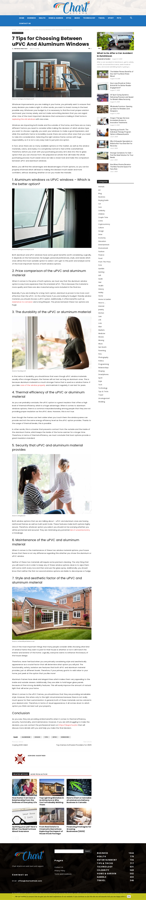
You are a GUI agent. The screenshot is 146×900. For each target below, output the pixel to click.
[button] (131, 18)
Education (102, 241)
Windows (65, 737)
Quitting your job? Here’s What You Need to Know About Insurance (24, 829)
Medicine (101, 333)
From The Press (104, 262)
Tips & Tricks (103, 391)
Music (77, 18)
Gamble (101, 268)
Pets (119, 18)
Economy (102, 238)
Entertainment (103, 245)
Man (100, 326)
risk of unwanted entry (80, 530)
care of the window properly (32, 385)
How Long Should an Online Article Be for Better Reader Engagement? (120, 85)
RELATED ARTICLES (20, 774)
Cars (100, 207)
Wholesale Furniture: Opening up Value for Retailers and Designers (121, 109)
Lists (100, 323)
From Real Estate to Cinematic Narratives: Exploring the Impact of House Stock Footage (51, 830)
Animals (101, 187)
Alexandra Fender (104, 59)
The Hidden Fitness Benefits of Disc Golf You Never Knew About (121, 74)
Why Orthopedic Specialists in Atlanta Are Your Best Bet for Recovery (121, 143)
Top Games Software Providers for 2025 (73, 745)
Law (100, 316)
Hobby (100, 292)
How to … (102, 303)
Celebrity (101, 210)
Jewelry (101, 309)
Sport (111, 18)
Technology (89, 18)
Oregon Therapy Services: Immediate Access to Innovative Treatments (120, 120)
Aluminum (26, 737)
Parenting (102, 350)
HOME (21, 18)
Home (14, 30)
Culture (101, 227)
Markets (101, 330)
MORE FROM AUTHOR (39, 774)
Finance (101, 255)
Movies (101, 337)
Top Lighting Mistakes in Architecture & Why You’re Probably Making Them (51, 801)
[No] (143, 897)
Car (99, 48)
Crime (100, 221)
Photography (103, 357)
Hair (99, 282)
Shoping (101, 371)
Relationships (103, 367)
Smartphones (103, 374)
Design (101, 231)
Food (100, 258)
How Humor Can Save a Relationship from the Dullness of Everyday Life (24, 800)
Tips (46, 737)
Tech (100, 385)
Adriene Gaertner (21, 49)
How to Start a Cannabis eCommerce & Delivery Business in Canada (79, 800)
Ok (129, 896)
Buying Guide (103, 200)
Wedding (101, 402)
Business (31, 18)
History (101, 289)
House (37, 737)
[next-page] (17, 838)
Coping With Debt (20, 745)
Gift (99, 275)
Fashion (101, 251)
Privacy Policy (60, 870)
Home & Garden (56, 18)
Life (99, 320)
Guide (100, 279)
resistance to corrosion (22, 302)
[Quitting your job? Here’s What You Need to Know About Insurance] (24, 816)
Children (101, 214)
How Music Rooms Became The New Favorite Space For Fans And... (120, 167)
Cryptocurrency (104, 224)
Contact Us (25, 23)
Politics (101, 361)
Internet (101, 306)
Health (42, 18)
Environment (103, 248)
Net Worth (102, 347)
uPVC (55, 737)
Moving (101, 340)
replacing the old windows (23, 119)
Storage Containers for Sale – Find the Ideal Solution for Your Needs (121, 155)
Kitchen (101, 313)
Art (99, 190)
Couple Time (103, 217)
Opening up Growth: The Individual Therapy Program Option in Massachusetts (120, 132)
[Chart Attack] (73, 7)
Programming (103, 364)
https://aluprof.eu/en (68, 725)
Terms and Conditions (63, 874)
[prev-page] (13, 838)
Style (68, 18)
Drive (100, 234)
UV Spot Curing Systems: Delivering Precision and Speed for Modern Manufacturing (121, 97)
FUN (100, 265)
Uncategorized (104, 398)
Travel (101, 18)
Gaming (101, 272)
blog (100, 193)
